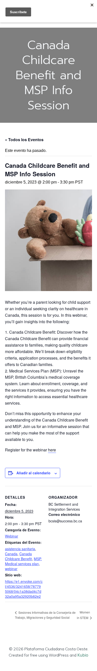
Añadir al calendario (33, 472)
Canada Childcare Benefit (18, 556)
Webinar (11, 536)
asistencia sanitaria (20, 548)
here (52, 450)
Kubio (82, 655)
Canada (11, 553)
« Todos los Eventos (24, 139)
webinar (11, 568)
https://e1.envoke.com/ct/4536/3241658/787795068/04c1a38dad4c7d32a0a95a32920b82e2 (24, 589)
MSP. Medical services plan (23, 561)
